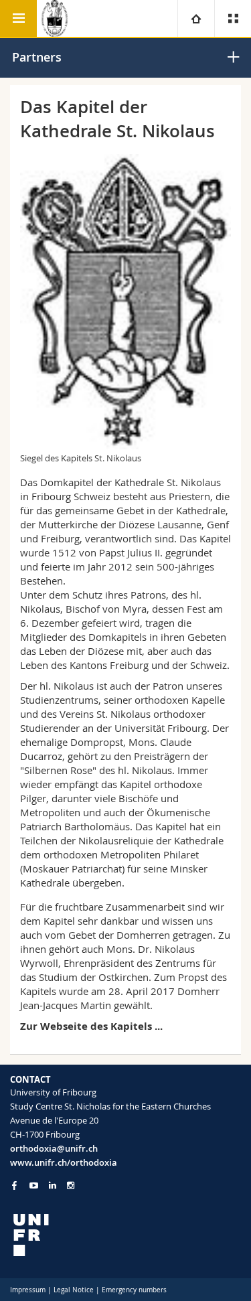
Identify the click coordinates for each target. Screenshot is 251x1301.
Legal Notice (74, 1290)
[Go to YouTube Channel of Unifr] (33, 1185)
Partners (37, 57)
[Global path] (195, 18)
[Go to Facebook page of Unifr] (14, 1185)
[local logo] (125, 1235)
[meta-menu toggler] (232, 18)
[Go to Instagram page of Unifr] (70, 1185)
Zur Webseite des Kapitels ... (91, 1026)
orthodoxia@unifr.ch (54, 1148)
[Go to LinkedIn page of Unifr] (52, 1185)
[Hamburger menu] (18, 18)
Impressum (28, 1290)
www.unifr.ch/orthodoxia (63, 1162)
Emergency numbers (134, 1290)
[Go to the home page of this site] (55, 18)
